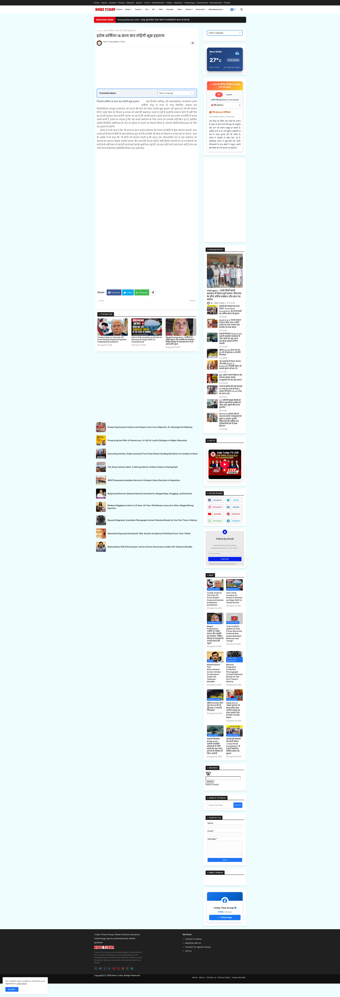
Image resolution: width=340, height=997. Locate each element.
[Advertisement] (149, 59)
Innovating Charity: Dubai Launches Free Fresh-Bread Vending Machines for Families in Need (152, 453)
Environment (202, 2)
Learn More (22, 983)
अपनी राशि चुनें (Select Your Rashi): (225, 100)
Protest (227, 2)
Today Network (238, 977)
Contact (112, 2)
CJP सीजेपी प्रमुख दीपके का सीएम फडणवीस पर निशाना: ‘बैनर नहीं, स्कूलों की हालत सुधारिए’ (230, 404)
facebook (217, 500)
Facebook (115, 292)
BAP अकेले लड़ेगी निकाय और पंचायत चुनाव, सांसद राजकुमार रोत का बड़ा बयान (230, 377)
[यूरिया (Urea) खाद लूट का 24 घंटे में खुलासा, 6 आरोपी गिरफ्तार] (212, 353)
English (229, 94)
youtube (217, 514)
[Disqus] (146, 586)
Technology (189, 2)
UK (153, 9)
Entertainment (158, 2)
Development (216, 2)
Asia (179, 9)
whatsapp (217, 521)
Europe (170, 9)
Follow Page (226, 917)
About (104, 2)
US (146, 9)
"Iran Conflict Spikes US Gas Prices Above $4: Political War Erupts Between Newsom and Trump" (234, 633)
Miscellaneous (215, 9)
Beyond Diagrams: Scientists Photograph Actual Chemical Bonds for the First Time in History (152, 520)
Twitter (129, 292)
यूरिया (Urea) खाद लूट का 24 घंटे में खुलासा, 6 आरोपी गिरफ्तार (230, 352)
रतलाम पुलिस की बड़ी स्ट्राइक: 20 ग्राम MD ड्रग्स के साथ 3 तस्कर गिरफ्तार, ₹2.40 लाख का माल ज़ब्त (231, 390)
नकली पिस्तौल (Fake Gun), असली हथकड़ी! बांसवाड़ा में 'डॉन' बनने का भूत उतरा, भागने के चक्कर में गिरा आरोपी (230, 339)
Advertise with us (193, 943)
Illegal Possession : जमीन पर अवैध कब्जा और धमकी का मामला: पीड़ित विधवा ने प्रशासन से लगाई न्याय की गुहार (180, 340)
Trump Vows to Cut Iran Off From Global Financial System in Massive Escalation (111, 339)
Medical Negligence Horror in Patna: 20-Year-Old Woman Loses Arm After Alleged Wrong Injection (151, 506)
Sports (139, 2)
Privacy (121, 2)
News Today (117, 975)
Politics (169, 2)
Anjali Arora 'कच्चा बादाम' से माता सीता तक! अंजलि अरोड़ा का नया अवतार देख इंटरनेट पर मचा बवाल (230, 324)
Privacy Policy (224, 977)
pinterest (236, 514)
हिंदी (218, 94)
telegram (236, 521)
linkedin (236, 507)
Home (96, 2)
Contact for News (193, 939)
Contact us (211, 977)
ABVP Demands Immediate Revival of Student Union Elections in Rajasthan (144, 480)
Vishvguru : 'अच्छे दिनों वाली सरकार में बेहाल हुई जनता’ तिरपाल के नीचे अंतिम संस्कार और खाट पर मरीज (224, 295)
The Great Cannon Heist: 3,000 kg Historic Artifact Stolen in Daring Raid (143, 467)
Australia (200, 9)
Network (130, 2)
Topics (138, 9)
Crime (147, 2)
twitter (236, 500)
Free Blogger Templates (116, 980)
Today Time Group (151, 980)
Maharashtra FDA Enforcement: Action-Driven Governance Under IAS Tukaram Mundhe (150, 546)
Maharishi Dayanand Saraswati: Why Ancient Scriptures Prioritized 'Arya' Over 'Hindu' (149, 533)
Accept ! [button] (12, 989)
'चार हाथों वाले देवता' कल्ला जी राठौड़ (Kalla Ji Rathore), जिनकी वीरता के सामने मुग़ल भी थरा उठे (230, 365)
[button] (241, 9)
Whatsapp (143, 292)
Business (178, 2)
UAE (160, 9)
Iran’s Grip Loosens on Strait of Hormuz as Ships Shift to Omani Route (146, 339)
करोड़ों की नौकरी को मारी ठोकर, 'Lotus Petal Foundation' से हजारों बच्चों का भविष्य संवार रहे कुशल (230, 310)
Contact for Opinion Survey (198, 947)
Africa (188, 9)
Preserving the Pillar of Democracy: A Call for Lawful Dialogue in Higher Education (147, 440)
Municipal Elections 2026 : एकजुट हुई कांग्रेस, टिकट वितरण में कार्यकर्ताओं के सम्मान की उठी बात (153, 20)
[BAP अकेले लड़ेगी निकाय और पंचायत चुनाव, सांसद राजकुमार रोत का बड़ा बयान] (212, 378)
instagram (217, 507)
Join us (188, 951)
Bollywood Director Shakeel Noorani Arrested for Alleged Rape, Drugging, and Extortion (150, 493)
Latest (127, 9)
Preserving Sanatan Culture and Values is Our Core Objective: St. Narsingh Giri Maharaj (150, 427)
